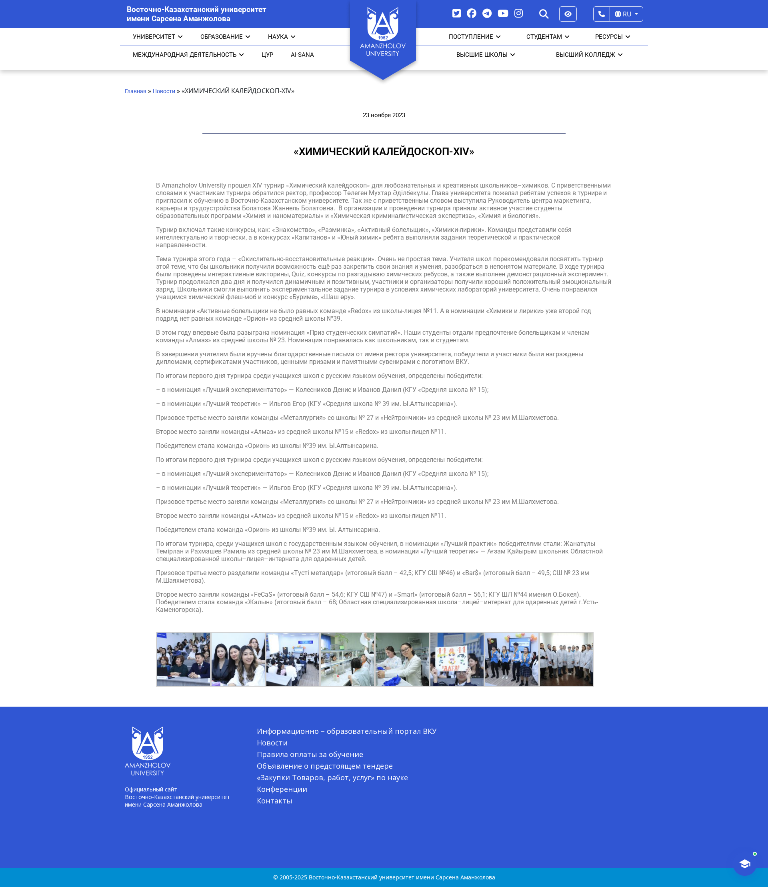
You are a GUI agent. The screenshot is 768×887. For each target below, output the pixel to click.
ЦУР (267, 54)
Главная (135, 91)
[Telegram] (487, 13)
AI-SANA (302, 54)
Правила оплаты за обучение (310, 754)
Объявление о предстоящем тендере (325, 766)
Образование (221, 36)
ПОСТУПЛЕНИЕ (471, 36)
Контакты (274, 800)
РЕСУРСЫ (609, 36)
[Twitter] (456, 13)
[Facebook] (471, 13)
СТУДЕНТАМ (544, 36)
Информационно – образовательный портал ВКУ (346, 731)
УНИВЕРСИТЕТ (154, 36)
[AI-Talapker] (745, 864)
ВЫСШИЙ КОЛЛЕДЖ (585, 54)
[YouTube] (503, 13)
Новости (164, 91)
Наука (278, 36)
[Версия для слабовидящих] (568, 14)
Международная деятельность (184, 54)
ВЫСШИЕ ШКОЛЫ (482, 54)
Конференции (282, 789)
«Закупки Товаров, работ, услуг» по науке (332, 777)
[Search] (544, 14)
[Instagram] (518, 13)
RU (627, 14)
